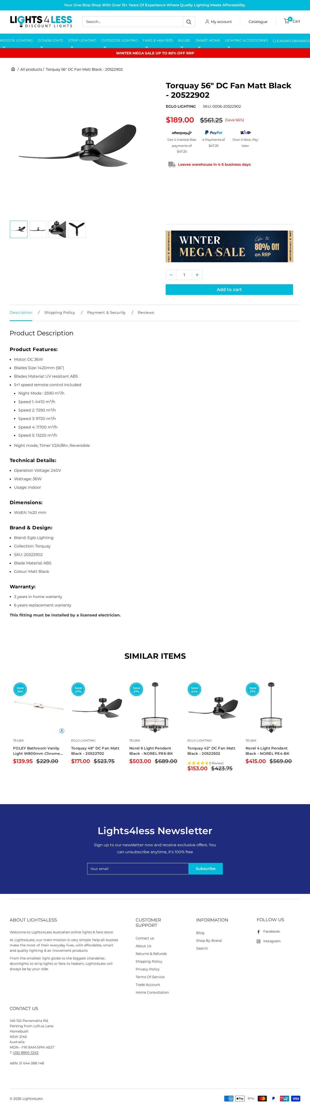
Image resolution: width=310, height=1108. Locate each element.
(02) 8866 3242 (26, 1052)
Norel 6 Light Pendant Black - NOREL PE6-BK (151, 751)
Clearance (283, 41)
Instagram (272, 941)
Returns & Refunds (151, 953)
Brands (302, 41)
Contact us (145, 938)
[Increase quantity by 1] (197, 275)
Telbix (18, 740)
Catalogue (258, 21)
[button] (213, 763)
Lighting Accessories (246, 40)
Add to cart (229, 289)
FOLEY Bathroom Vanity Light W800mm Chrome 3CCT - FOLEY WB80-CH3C (36, 751)
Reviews (146, 312)
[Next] (300, 734)
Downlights (50, 40)
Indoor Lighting (16, 40)
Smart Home (207, 40)
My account (221, 21)
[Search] (189, 21)
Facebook (271, 931)
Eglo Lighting (181, 106)
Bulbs (184, 40)
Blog (200, 933)
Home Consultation (152, 992)
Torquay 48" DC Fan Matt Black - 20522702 (95, 751)
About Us (143, 946)
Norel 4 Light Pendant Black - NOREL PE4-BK (267, 751)
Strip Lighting (82, 40)
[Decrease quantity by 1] (171, 275)
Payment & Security (106, 312)
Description (21, 312)
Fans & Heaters (158, 40)
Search (202, 948)
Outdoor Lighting (119, 40)
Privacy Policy (148, 969)
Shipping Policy (59, 312)
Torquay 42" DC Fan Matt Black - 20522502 (211, 751)
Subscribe (206, 868)
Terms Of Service (150, 977)
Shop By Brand (209, 940)
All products (31, 69)
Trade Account (148, 984)
